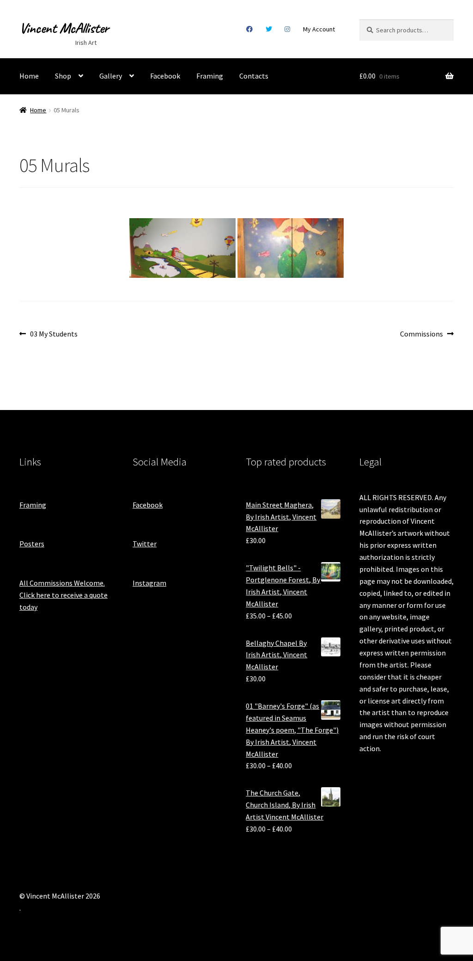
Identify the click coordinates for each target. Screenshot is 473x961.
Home (29, 75)
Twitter (269, 29)
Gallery (110, 75)
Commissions (421, 334)
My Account (319, 29)
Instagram (287, 29)
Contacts (253, 75)
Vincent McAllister (64, 27)
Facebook (250, 29)
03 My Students (54, 334)
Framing (209, 75)
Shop (63, 75)
